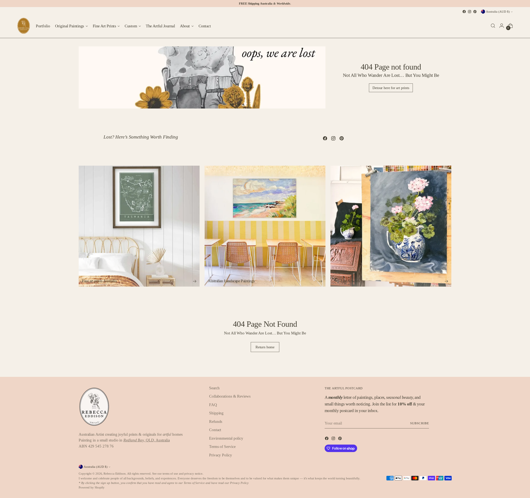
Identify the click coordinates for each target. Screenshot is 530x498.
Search (214, 388)
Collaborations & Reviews (230, 396)
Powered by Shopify (92, 487)
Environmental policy (226, 438)
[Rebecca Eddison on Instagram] (469, 11)
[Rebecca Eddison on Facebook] (464, 11)
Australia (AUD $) (498, 11)
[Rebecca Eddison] (23, 26)
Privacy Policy (220, 455)
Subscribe (419, 423)
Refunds (215, 421)
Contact (215, 430)
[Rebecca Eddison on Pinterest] (475, 11)
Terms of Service (222, 446)
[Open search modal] (493, 26)
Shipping (216, 413)
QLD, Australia (146, 440)
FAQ (213, 405)
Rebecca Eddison (115, 473)
